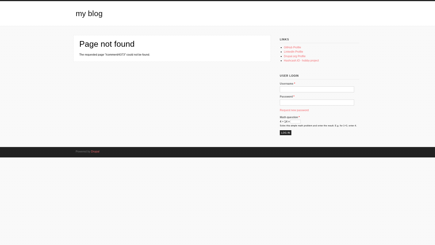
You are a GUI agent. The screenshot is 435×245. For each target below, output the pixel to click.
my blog (89, 13)
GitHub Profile (292, 47)
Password (287, 96)
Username (287, 83)
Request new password (294, 110)
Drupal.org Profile (295, 56)
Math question (290, 117)
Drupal (95, 151)
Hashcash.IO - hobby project (301, 60)
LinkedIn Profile (293, 51)
